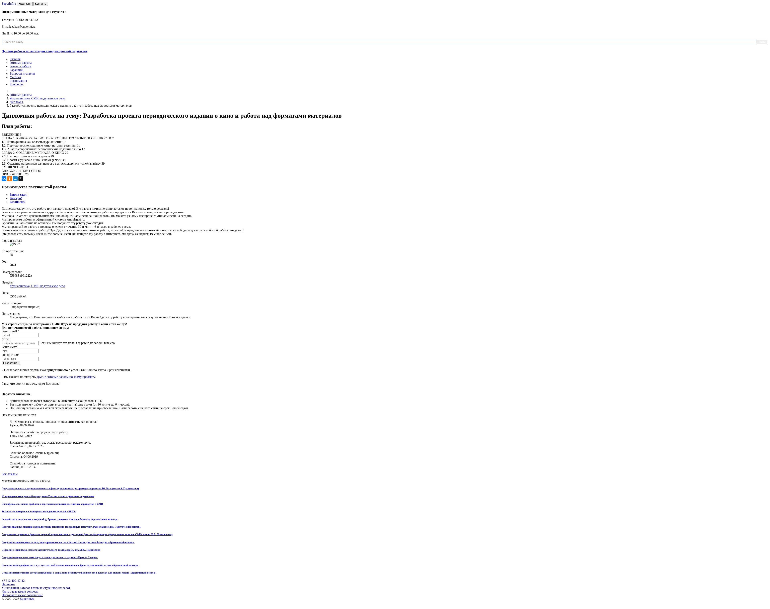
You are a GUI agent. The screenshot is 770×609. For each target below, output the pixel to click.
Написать (8, 584)
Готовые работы (21, 62)
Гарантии (16, 70)
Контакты (16, 84)
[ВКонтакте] (4, 178)
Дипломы (16, 102)
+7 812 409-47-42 (13, 580)
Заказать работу (20, 66)
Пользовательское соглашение (22, 595)
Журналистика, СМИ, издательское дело (37, 98)
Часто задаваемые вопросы (20, 591)
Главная (15, 59)
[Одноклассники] (9, 178)
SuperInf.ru (27, 598)
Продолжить (10, 362)
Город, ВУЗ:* (10, 354)
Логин (6, 339)
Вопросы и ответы (22, 73)
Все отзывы (10, 473)
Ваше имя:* (9, 347)
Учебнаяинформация (18, 78)
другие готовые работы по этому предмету (65, 376)
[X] (20, 178)
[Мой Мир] (15, 178)
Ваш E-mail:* (10, 331)
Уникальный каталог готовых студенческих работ (36, 588)
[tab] (18, 194)
